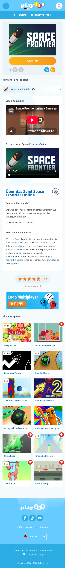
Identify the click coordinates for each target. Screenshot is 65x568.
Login (22, 15)
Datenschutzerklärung (23, 550)
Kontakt (30, 527)
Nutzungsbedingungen (34, 554)
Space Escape (21, 242)
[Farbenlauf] (32, 307)
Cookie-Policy (46, 550)
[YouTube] (39, 518)
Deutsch (33, 536)
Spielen (32, 61)
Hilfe (19, 527)
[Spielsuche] (59, 6)
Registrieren (43, 15)
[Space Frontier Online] (32, 39)
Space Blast (19, 249)
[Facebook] (25, 518)
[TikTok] (32, 518)
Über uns (43, 527)
